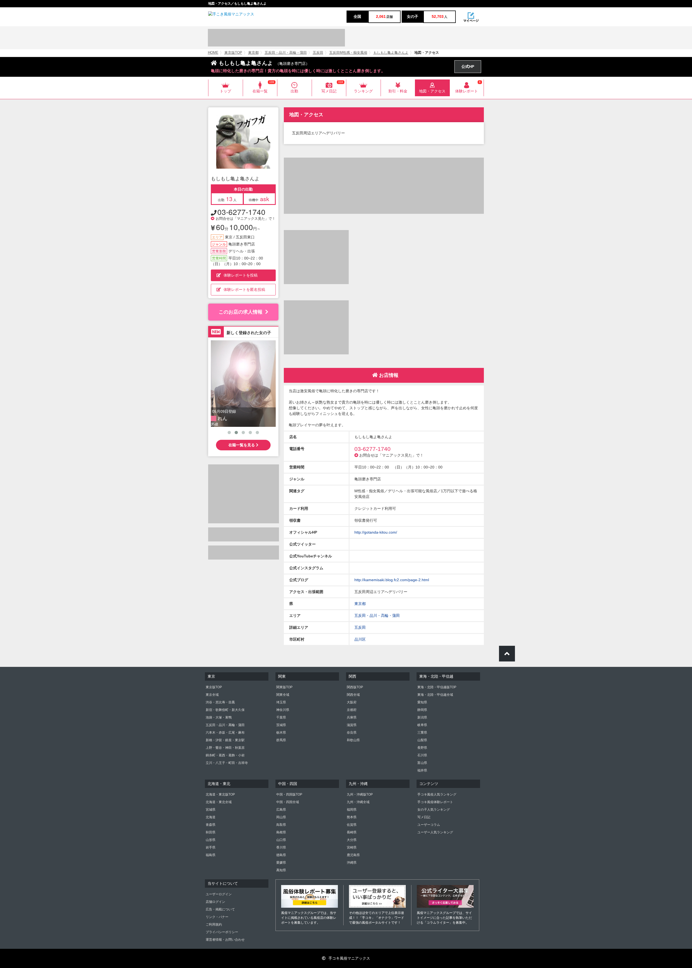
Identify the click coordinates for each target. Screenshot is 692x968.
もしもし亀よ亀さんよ (390, 53)
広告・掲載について (220, 909)
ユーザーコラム (428, 825)
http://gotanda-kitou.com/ (375, 532)
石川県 (422, 755)
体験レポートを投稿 (241, 275)
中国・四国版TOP (289, 794)
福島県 (210, 855)
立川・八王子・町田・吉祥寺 (227, 763)
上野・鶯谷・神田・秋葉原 (225, 748)
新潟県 (422, 717)
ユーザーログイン (219, 894)
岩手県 (210, 847)
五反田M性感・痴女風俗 (348, 53)
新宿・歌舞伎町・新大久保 (225, 710)
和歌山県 (353, 740)
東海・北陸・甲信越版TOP (436, 687)
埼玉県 (281, 702)
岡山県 (281, 817)
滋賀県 (352, 725)
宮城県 (210, 809)
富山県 (422, 763)
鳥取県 (281, 825)
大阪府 (352, 702)
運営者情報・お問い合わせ (225, 940)
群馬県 (281, 740)
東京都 (253, 53)
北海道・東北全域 (219, 802)
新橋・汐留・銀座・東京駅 (225, 740)
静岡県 (422, 710)
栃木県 (281, 732)
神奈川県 (282, 710)
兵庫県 (352, 717)
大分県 (352, 840)
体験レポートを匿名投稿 (244, 289)
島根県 (281, 832)
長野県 (422, 748)
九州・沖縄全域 (358, 802)
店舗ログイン (215, 902)
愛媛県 (281, 862)
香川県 (281, 847)
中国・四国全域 (287, 802)
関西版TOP (355, 687)
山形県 (210, 840)
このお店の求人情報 (240, 312)
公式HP (467, 66)
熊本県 (352, 817)
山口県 (281, 840)
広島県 (281, 809)
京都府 (352, 710)
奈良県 (352, 732)
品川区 (360, 639)
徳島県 (281, 855)
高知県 (281, 870)
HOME (213, 53)
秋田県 (210, 832)
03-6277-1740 (241, 211)
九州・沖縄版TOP (360, 794)
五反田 (318, 53)
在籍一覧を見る (242, 445)
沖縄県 (352, 862)
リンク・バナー (217, 917)
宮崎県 (352, 847)
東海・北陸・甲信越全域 (435, 695)
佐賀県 (352, 825)
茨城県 (281, 725)
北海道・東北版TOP (220, 794)
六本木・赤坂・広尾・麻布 (225, 732)
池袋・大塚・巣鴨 (219, 717)
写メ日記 (423, 817)
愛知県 (422, 702)
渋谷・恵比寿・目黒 (220, 702)
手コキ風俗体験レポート (435, 802)
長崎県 (352, 832)
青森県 (210, 825)
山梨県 (422, 740)
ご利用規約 (214, 924)
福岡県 (352, 809)
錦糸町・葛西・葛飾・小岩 (225, 755)
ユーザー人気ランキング (435, 832)
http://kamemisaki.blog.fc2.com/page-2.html (391, 580)
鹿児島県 (353, 855)
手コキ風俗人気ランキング (436, 794)
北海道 (210, 817)
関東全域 (282, 695)
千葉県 (281, 717)
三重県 (422, 732)
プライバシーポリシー (222, 932)
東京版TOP (233, 53)
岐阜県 (422, 725)
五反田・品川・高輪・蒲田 (286, 53)
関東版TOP (284, 687)
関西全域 (353, 695)
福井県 (422, 770)
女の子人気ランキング (433, 809)
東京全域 (212, 695)
